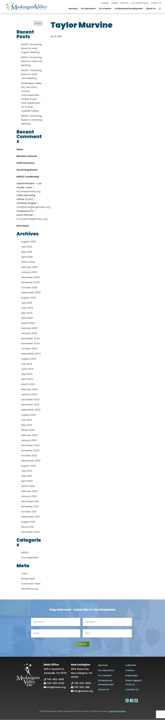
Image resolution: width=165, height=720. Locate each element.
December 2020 (30, 531)
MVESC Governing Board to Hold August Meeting (31, 48)
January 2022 (29, 496)
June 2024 (27, 368)
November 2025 (30, 282)
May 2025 (26, 313)
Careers (114, 3)
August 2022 (28, 465)
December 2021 (30, 501)
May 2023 (26, 425)
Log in (24, 573)
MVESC (25, 552)
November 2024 (30, 343)
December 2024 (30, 338)
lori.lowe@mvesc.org (28, 191)
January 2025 (29, 333)
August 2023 (28, 414)
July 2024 (26, 363)
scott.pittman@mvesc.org (31, 218)
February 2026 (29, 267)
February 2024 (29, 389)
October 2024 (29, 348)
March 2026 (28, 262)
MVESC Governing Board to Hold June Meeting (31, 74)
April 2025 (27, 318)
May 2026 (26, 251)
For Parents (105, 9)
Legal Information (117, 711)
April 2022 (27, 481)
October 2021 (29, 511)
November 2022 (30, 450)
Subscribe (82, 644)
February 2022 (29, 491)
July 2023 (26, 419)
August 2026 (28, 241)
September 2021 (30, 516)
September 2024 (31, 353)
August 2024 (28, 358)
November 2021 (30, 506)
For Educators (88, 9)
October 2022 (29, 455)
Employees (124, 3)
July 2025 (26, 302)
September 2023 (30, 409)
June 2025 (27, 307)
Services (73, 9)
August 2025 (28, 297)
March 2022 (28, 486)
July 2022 (26, 470)
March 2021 (27, 526)
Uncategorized (29, 557)
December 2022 (30, 445)
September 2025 (31, 292)
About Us (151, 9)
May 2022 (26, 476)
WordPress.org (29, 588)
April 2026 (27, 256)
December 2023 (30, 399)
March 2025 (28, 323)
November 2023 (30, 404)
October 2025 (29, 287)
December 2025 (30, 277)
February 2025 (29, 328)
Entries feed (28, 578)
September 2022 (30, 460)
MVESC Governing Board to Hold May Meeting (32, 119)
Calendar (105, 3)
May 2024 (26, 374)
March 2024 (28, 384)
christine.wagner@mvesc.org (33, 207)
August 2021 (28, 521)
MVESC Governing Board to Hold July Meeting (31, 61)
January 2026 (29, 272)
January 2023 (29, 440)
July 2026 (26, 246)
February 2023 (29, 435)
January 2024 (29, 394)
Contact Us (156, 3)
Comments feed (30, 583)
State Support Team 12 (140, 3)
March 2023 (28, 430)
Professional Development (129, 9)
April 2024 (27, 379)
